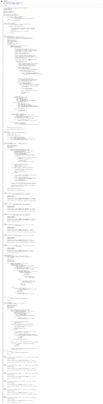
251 (1, 208)
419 (1, 343)
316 (1, 260)
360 (1, 296)
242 (1, 201)
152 (1, 129)
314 (1, 259)
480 (1, 392)
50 (1, 47)
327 (1, 269)
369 (1, 303)
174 (1, 146)
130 (1, 111)
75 (1, 67)
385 (1, 316)
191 (1, 160)
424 (1, 347)
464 (1, 379)
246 (1, 204)
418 (1, 342)
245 (1, 203)
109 (1, 94)
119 (1, 102)
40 (1, 39)
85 (1, 75)
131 (1, 112)
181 (1, 152)
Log (4, 3)
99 (1, 86)
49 (1, 46)
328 (1, 270)
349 (1, 287)
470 (1, 384)
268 (1, 222)
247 (1, 205)
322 (1, 265)
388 (1, 318)
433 (1, 354)
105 (1, 91)
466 (1, 381)
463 (1, 378)
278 (1, 230)
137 (1, 117)
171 (1, 144)
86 (1, 76)
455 (1, 372)
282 (1, 233)
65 (1, 59)
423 (1, 346)
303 (1, 250)
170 (1, 143)
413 (1, 338)
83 (1, 73)
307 (1, 253)
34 (1, 34)
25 (1, 27)
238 (1, 198)
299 (1, 247)
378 (1, 310)
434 (1, 355)
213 (1, 178)
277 (1, 229)
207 (1, 173)
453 (1, 370)
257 (1, 213)
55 (1, 51)
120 (1, 103)
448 (1, 366)
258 (1, 214)
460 (1, 376)
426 (1, 349)
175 (1, 147)
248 (1, 206)
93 (1, 81)
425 (1, 348)
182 (1, 153)
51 (1, 48)
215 (1, 179)
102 (1, 89)
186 (1, 156)
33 (1, 33)
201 (1, 168)
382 (1, 313)
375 (1, 308)
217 (1, 181)
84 (1, 74)
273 (1, 226)
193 (1, 162)
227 (1, 189)
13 (1, 17)
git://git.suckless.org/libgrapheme (15, 2)
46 (1, 44)
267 (1, 221)
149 (1, 126)
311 (1, 256)
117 (1, 101)
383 (1, 314)
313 (1, 258)
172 (1, 145)
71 (1, 64)
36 (1, 36)
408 (1, 334)
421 (1, 345)
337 (1, 277)
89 (1, 78)
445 (1, 364)
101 (1, 88)
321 (1, 264)
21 (1, 24)
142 (1, 121)
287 (1, 237)
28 (1, 29)
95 (1, 83)
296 (1, 244)
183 (1, 154)
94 (1, 82)
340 (1, 280)
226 (1, 188)
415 (1, 340)
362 (1, 297)
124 (1, 106)
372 (1, 305)
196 (1, 164)
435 (1, 356)
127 (1, 109)
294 (1, 243)
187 (1, 157)
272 (1, 225)
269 (1, 223)
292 (1, 241)
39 (1, 38)
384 (1, 315)
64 (1, 58)
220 (1, 183)
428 (1, 350)
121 (1, 104)
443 (1, 362)
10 (1, 15)
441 (1, 361)
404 (1, 331)
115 (1, 99)
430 (1, 352)
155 (1, 131)
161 (1, 136)
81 (1, 72)
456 (1, 373)
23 (1, 25)
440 (1, 360)
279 (1, 231)
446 (1, 365)
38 (1, 37)
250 (1, 207)
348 (1, 286)
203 (1, 170)
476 (1, 389)
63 (1, 57)
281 (1, 232)
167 (1, 141)
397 (1, 325)
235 (1, 195)
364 (1, 299)
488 (1, 398)
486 (1, 397)
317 (1, 261)
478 (1, 390)
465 (1, 380)
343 (1, 282)
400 (1, 328)
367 (1, 301)
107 (1, 93)
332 (1, 273)
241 (1, 200)
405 (1, 332)
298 (1, 246)
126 (1, 108)
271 (1, 224)
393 (1, 322)
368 (1, 302)
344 (1, 283)
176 (1, 148)
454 (1, 371)
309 (1, 255)
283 (1, 234)
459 (1, 375)
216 (1, 180)
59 (1, 54)
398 (1, 326)
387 (1, 317)
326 (1, 268)
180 (1, 151)
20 (1, 23)
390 (1, 320)
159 (1, 134)
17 (1, 20)
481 (1, 393)
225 (1, 187)
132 (1, 113)
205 (1, 171)
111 (1, 96)
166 (1, 140)
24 (1, 26)
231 (1, 192)
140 (1, 119)
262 (1, 217)
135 (1, 115)
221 (1, 184)
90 (1, 79)
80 (1, 71)
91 (1, 80)
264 (1, 219)
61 (1, 56)
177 (1, 149)
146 (1, 124)
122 (1, 105)
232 (1, 193)
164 (1, 138)
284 (1, 235)
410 (1, 336)
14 (1, 18)
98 (1, 85)
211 (1, 176)
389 (1, 319)
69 (1, 62)
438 (1, 358)
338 (1, 278)
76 (1, 68)
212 (1, 177)
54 (1, 50)
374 (1, 307)
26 (1, 28)
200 (1, 167)
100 (1, 87)
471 (1, 385)
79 (1, 70)
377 (1, 309)
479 (1, 391)
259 (1, 215)
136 (1, 116)
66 (1, 60)
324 (1, 267)
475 (1, 388)
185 (1, 155)
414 (1, 339)
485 (1, 396)
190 (1, 159)
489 (1, 399)
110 (1, 95)
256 (1, 212)
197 (1, 165)
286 (1, 236)
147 (1, 125)
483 (1, 394)
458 (1, 374)
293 (1, 242)
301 (1, 248)
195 (1, 163)
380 (1, 312)
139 (1, 118)
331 (1, 272)
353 (1, 290)
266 (1, 220)
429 (1, 351)
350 (1, 288)
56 (1, 52)
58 (1, 53)
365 (1, 300)
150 (1, 127)
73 (1, 65)
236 (1, 196)
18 (1, 21)
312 (1, 257)
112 (1, 97)
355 (1, 292)
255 (1, 211)
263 (1, 218)
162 (1, 137)
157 (1, 133)
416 (1, 341)
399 (1, 327)
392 (1, 321)
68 (1, 61)
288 (1, 238)
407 (1, 333)
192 (1, 161)
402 (1, 329)
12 (1, 16)
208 (1, 174)
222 (1, 185)
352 (1, 289)
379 (1, 311)
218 (1, 182)
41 (1, 40)
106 (1, 92)
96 (1, 84)
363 (1, 298)
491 (1, 401)
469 (1, 383)
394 (1, 323)
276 (1, 228)
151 (1, 128)
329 (1, 271)
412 (1, 337)
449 (1, 367)
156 (1, 132)
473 (1, 386)
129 (1, 110)
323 (1, 266)
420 (1, 344)
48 (1, 45)
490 (1, 400)
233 (1, 194)
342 (1, 281)
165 (1, 139)
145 (1, 123)
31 (1, 32)
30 (1, 31)
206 (1, 172)
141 (1, 120)
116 (1, 100)
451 (1, 369)
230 (1, 191)
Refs (10, 3)
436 (1, 357)
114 (1, 98)
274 (1, 227)
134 (1, 114)
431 (1, 353)
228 (1, 190)
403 (1, 330)
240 (1, 199)
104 (1, 90)
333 (1, 274)
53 (1, 49)
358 (1, 294)
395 (1, 324)
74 (1, 66)
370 (1, 304)
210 (1, 175)
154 (1, 130)
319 (1, 263)
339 (1, 279)
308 (1, 254)
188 (1, 158)
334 (1, 275)
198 (1, 166)
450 (1, 368)
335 (1, 276)
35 (1, 35)
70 (1, 63)
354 (1, 291)
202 (1, 169)
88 (1, 77)
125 (1, 107)
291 (1, 240)
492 (1, 402)
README (13, 3)
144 (1, 122)
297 (1, 245)
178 (1, 150)
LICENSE (17, 3)
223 (1, 186)
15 (1, 19)
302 (1, 249)
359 (1, 295)
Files (7, 3)
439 (1, 359)
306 (1, 252)
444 (1, 363)
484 (1, 395)
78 (1, 69)
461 (1, 377)
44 (1, 42)
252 (1, 209)
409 (1, 335)
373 (1, 306)
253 (1, 210)
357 (1, 293)
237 (1, 197)
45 (1, 43)
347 (1, 285)
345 (1, 284)
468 (1, 382)
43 (1, 41)
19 (1, 22)
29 (1, 30)
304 (1, 251)
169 (1, 142)
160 (1, 135)
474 (1, 387)
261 (1, 216)
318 (1, 262)
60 (1, 55)
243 (1, 202)
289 (1, 239)
